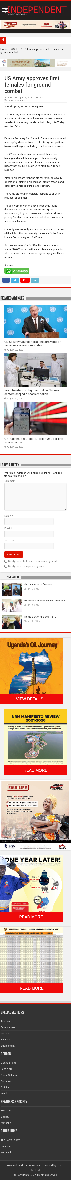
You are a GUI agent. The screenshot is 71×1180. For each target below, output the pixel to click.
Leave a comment (17, 100)
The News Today (10, 1139)
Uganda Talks (8, 1062)
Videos (5, 1033)
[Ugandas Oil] (31, 670)
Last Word (7, 1068)
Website (9, 540)
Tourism (5, 1021)
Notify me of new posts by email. (27, 566)
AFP (10, 97)
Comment (9, 480)
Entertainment (8, 1027)
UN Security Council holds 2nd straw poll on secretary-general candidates (32, 343)
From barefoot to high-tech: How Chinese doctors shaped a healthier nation (31, 392)
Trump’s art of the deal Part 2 (40, 616)
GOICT (60, 1165)
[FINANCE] (31, 959)
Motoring (6, 1122)
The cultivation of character (39, 584)
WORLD (15, 49)
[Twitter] (39, 1170)
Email (8, 528)
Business (6, 1146)
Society (5, 1116)
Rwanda (5, 1039)
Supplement (8, 1045)
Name (8, 515)
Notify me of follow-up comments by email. (33, 561)
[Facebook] (35, 1170)
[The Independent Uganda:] (35, 9)
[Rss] (31, 1170)
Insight (4, 1093)
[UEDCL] (31, 888)
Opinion (5, 1087)
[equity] (35, 814)
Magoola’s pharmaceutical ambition (44, 600)
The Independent (30, 1165)
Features (6, 1110)
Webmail (6, 1152)
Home (3, 49)
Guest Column (9, 1075)
